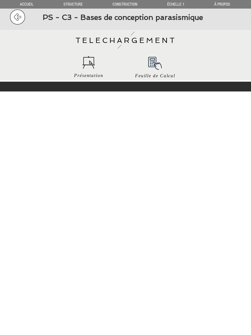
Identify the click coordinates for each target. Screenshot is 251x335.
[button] (73, 4)
